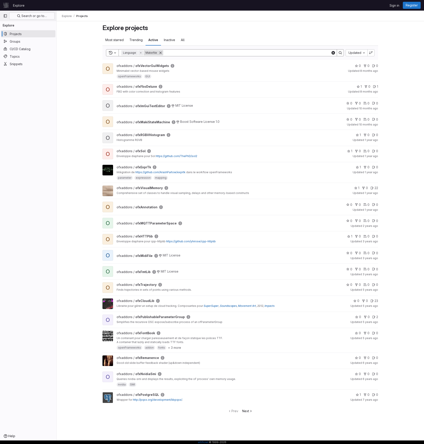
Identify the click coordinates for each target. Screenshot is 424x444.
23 (376, 301)
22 (376, 188)
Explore (19, 5)
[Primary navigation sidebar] (5, 15)
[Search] (340, 52)
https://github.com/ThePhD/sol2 (176, 156)
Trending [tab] (136, 40)
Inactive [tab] (169, 40)
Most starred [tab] (114, 40)
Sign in (394, 5)
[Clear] (333, 52)
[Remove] (160, 52)
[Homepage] (5, 5)
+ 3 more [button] (174, 347)
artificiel (203, 442)
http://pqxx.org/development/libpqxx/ (157, 399)
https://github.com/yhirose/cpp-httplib (191, 241)
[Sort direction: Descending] (371, 52)
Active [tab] (153, 40)
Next (245, 411)
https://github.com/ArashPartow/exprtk (160, 172)
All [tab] (183, 40)
